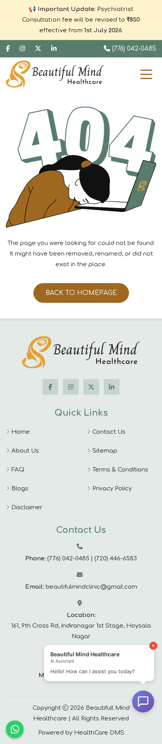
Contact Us (108, 432)
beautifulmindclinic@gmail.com (91, 587)
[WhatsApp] (15, 729)
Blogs (19, 488)
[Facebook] (8, 48)
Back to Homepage (81, 292)
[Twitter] (38, 48)
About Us (25, 451)
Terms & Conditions (120, 469)
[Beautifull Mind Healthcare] (81, 352)
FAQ (17, 469)
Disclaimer (26, 507)
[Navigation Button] (146, 74)
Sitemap (104, 451)
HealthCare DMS (99, 732)
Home (20, 432)
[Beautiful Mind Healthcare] (55, 74)
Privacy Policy (112, 488)
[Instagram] (22, 48)
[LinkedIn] (112, 387)
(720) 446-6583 (115, 558)
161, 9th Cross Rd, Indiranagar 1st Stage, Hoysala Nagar (81, 631)
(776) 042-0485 (133, 48)
